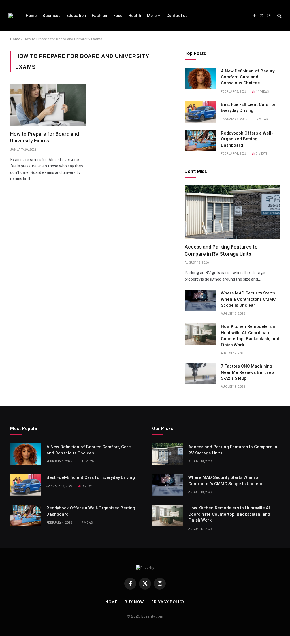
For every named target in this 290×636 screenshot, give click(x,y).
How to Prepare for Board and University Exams (44, 137)
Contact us (177, 15)
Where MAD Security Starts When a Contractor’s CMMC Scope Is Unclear (248, 299)
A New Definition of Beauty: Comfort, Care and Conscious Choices (248, 77)
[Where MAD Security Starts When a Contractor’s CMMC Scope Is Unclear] (200, 300)
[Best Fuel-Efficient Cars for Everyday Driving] (200, 112)
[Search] (279, 15)
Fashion (99, 15)
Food (118, 15)
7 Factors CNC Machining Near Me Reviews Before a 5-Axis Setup (248, 372)
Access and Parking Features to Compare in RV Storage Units (221, 250)
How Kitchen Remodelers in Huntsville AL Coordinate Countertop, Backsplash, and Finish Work (250, 335)
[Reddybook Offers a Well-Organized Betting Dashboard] (200, 140)
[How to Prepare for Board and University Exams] (48, 105)
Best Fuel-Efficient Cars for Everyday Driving (248, 107)
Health (134, 15)
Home (31, 15)
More (152, 15)
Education (76, 15)
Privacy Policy (168, 602)
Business (51, 15)
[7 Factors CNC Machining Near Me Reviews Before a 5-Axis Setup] (200, 373)
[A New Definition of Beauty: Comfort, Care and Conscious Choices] (200, 78)
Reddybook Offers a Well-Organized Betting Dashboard (247, 139)
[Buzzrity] (10, 15)
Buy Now (134, 602)
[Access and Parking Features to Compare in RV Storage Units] (232, 212)
